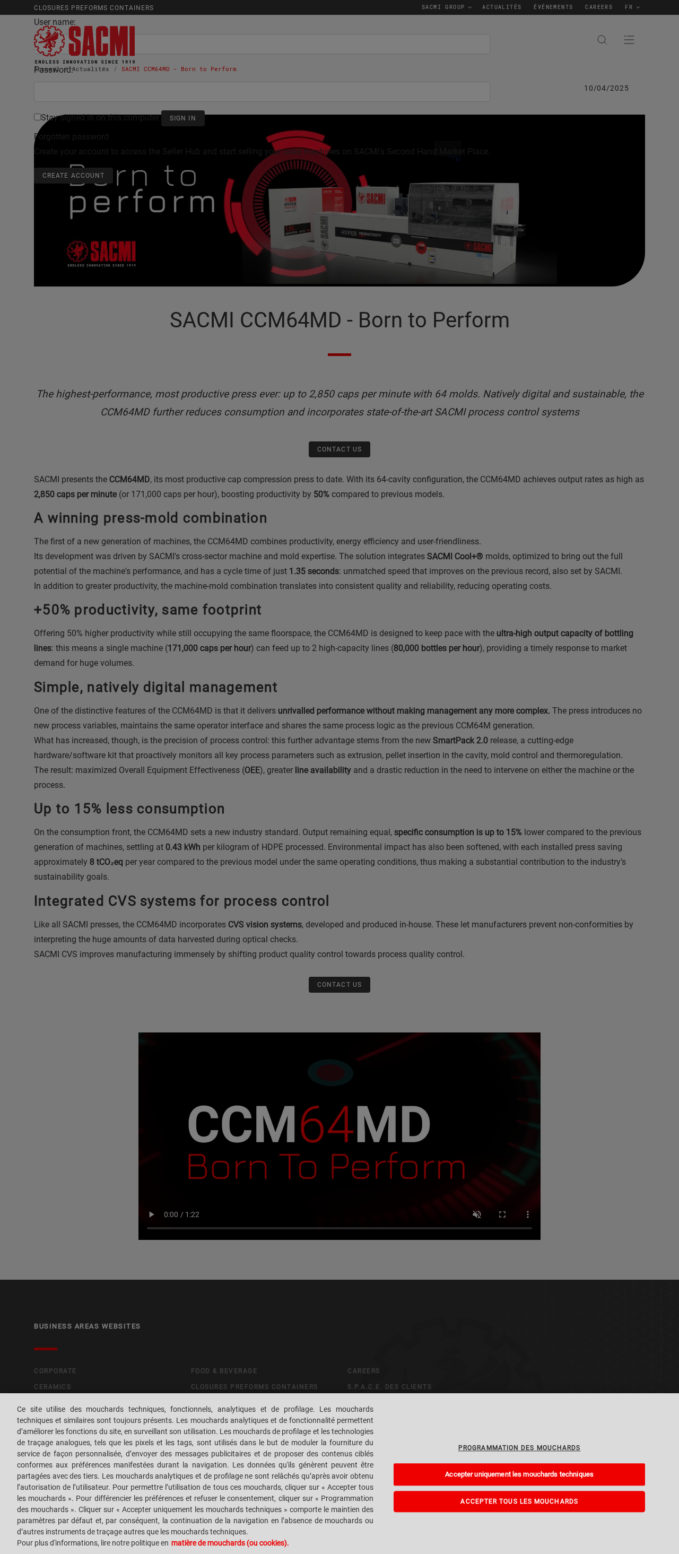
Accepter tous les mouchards (519, 1501)
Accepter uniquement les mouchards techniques (519, 1474)
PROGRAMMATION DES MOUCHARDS (519, 1448)
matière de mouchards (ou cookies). (230, 1543)
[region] (339, 1473)
